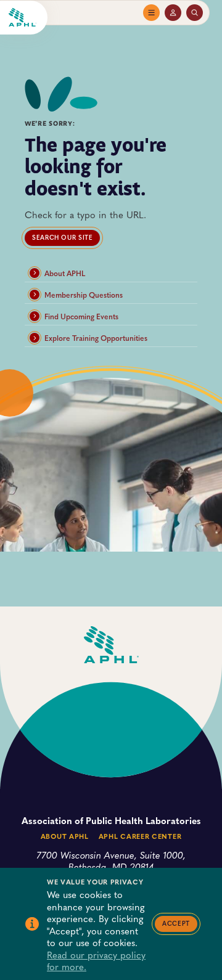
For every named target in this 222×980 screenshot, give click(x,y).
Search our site (62, 237)
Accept (176, 923)
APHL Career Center (140, 836)
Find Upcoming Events (81, 316)
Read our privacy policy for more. (96, 960)
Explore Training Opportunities (95, 338)
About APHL (64, 273)
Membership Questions (83, 295)
